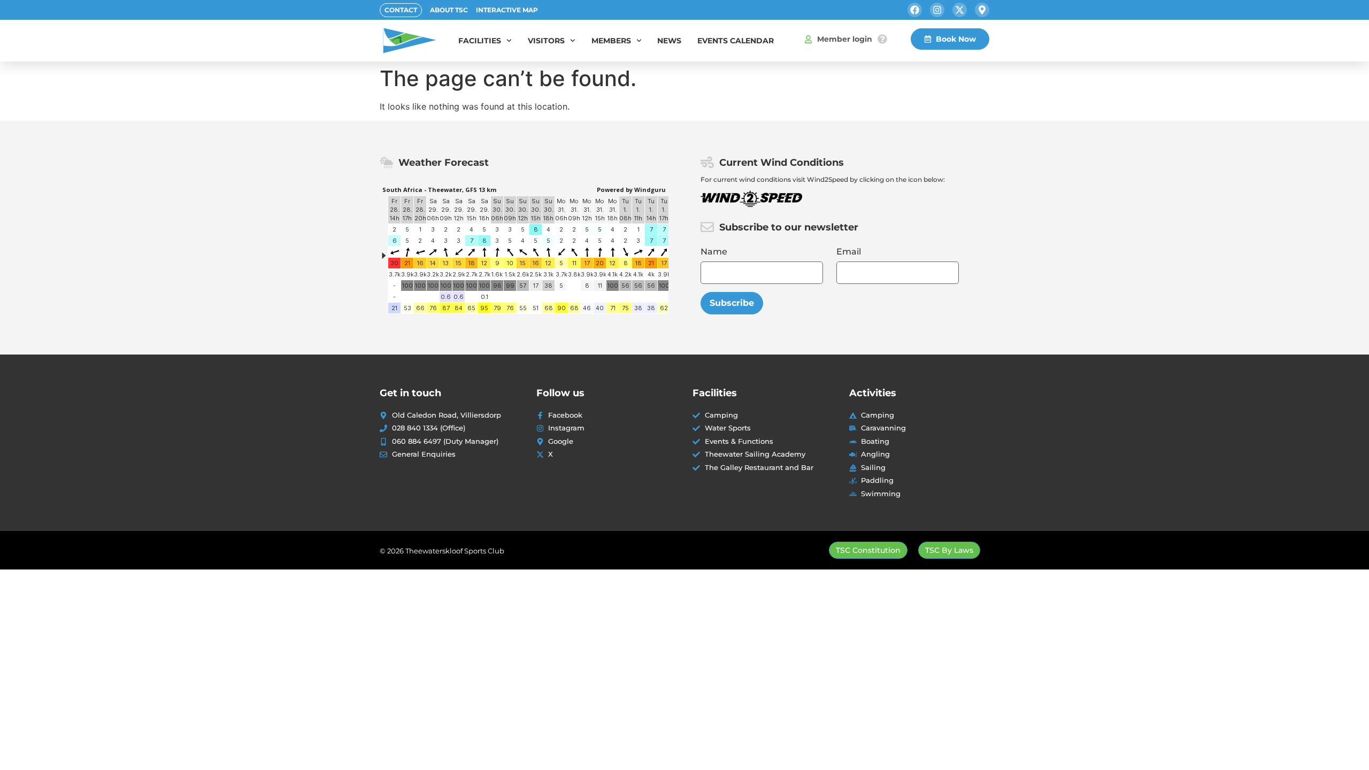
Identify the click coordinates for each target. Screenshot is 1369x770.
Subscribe (732, 303)
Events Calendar (735, 40)
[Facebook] (914, 10)
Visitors (546, 40)
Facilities (479, 40)
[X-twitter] (959, 10)
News (669, 40)
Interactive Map (507, 10)
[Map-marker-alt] (982, 10)
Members (611, 40)
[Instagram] (937, 10)
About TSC (449, 10)
